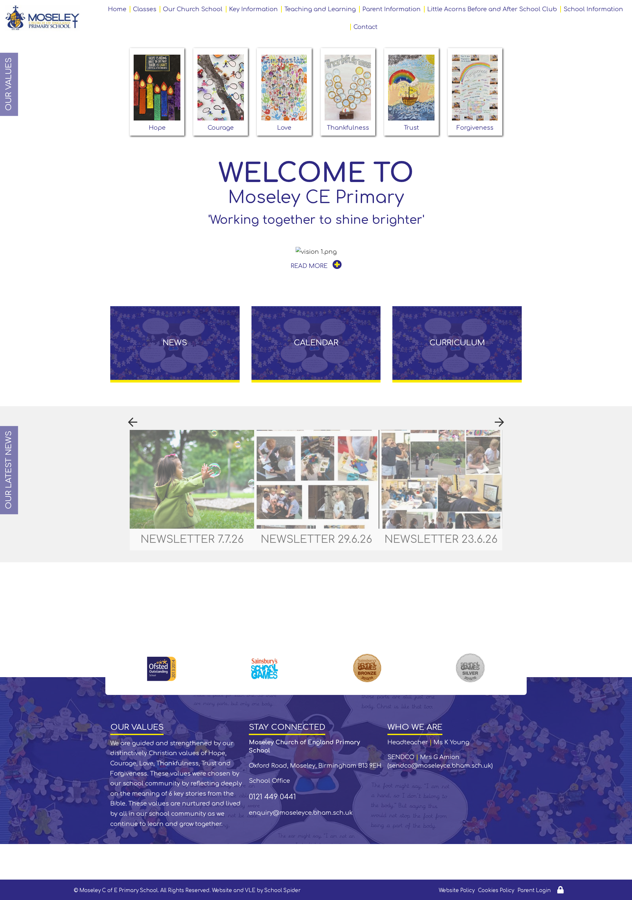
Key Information (253, 9)
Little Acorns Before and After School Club (492, 9)
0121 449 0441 (272, 797)
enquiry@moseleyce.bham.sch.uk (301, 812)
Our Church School (193, 9)
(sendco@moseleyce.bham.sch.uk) (440, 765)
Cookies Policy (496, 890)
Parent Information (391, 9)
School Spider (282, 890)
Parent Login (534, 890)
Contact (366, 27)
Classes (144, 9)
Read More (310, 266)
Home (117, 9)
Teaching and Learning (320, 9)
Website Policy (457, 890)
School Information (593, 9)
